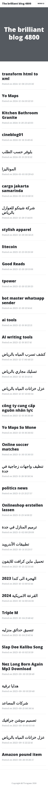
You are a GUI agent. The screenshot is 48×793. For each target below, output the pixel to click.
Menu (40, 3)
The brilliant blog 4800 (16, 3)
